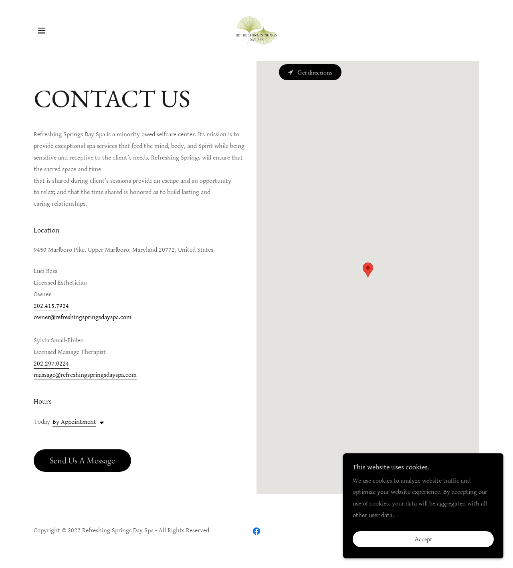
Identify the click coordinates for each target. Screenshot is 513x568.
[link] (256, 30)
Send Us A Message (82, 460)
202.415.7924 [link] (51, 306)
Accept (423, 539)
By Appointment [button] (74, 422)
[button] (42, 30)
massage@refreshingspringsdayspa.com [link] (85, 375)
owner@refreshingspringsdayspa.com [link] (82, 317)
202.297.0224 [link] (51, 364)
